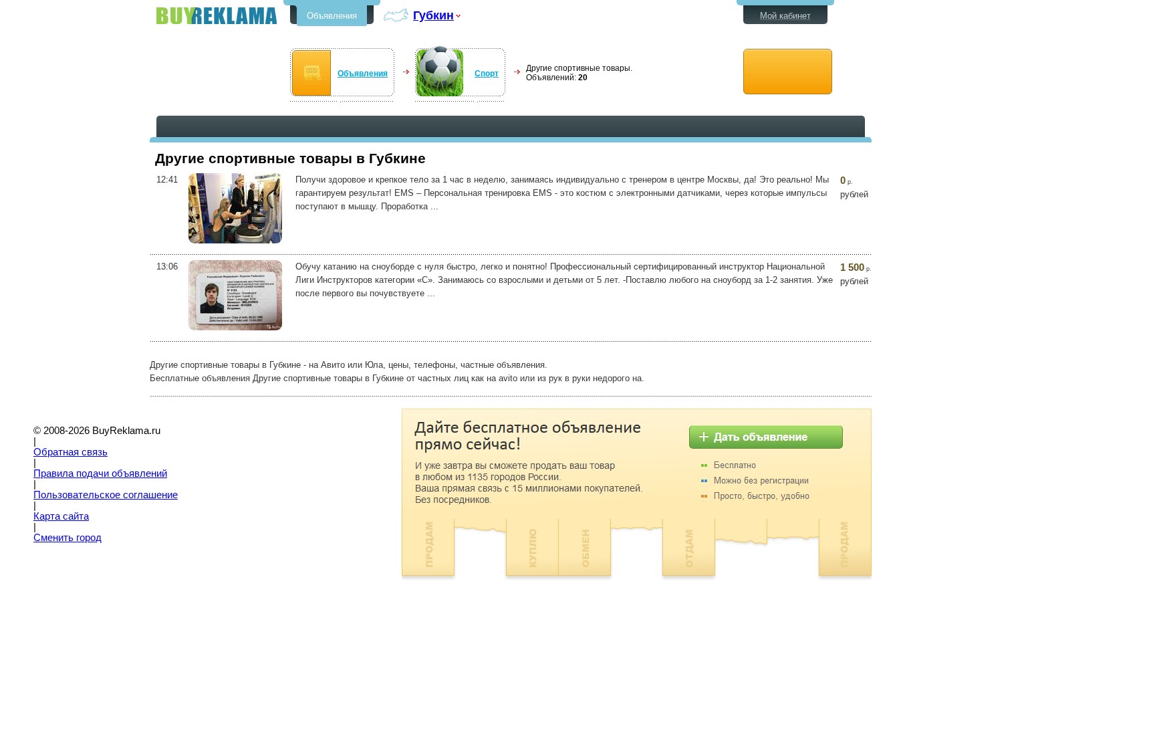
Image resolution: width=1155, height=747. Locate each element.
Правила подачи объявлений (100, 473)
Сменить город (67, 537)
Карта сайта (61, 516)
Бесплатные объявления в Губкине (216, 15)
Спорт (487, 73)
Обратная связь (70, 452)
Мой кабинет (785, 16)
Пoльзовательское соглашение (105, 495)
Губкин (433, 15)
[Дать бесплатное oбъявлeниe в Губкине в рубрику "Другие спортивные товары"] (787, 72)
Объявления (332, 16)
